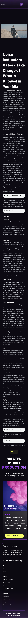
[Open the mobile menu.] (25, 4)
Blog (4, 571)
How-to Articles (7, 599)
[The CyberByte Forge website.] (21, 560)
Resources (6, 596)
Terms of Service (8, 579)
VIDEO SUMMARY (12, 536)
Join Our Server (9, 605)
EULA (4, 585)
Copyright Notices (8, 588)
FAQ (4, 602)
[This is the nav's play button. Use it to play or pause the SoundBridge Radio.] (21, 4)
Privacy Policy (7, 582)
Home (5, 569)
